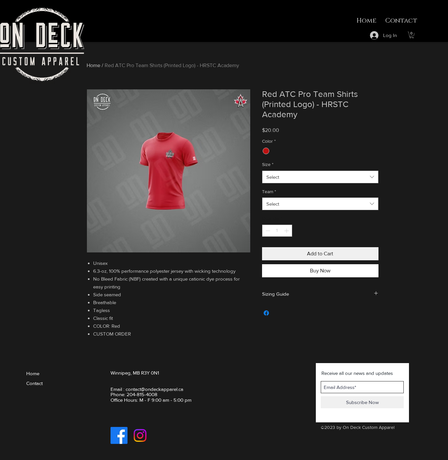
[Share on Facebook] (266, 313)
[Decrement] (267, 230)
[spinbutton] (277, 230)
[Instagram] (140, 435)
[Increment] (287, 230)
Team (269, 191)
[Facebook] (119, 435)
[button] (412, 35)
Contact (34, 383)
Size (268, 164)
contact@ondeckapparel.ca (154, 389)
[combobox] (320, 177)
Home (93, 65)
